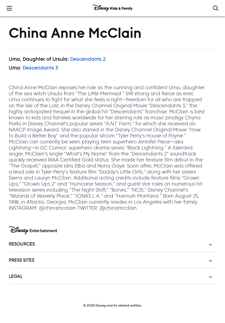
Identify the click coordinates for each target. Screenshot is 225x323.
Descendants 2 (88, 59)
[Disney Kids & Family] (112, 8)
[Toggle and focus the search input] (215, 8)
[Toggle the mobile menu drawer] (9, 8)
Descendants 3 (40, 68)
